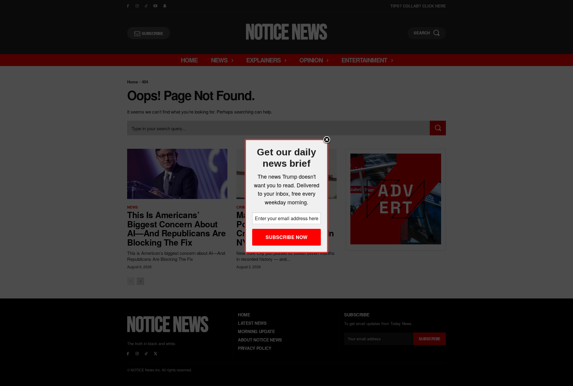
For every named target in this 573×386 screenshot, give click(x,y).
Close (326, 140)
